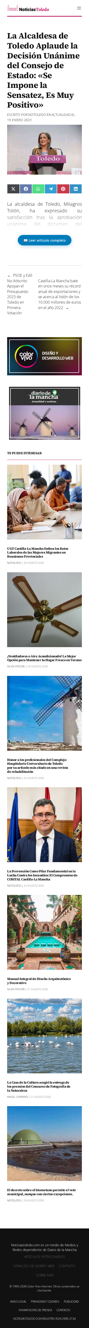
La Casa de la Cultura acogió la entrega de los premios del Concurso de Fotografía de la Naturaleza (38, 1086)
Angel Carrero (17, 1097)
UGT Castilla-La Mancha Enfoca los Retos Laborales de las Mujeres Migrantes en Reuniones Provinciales (37, 553)
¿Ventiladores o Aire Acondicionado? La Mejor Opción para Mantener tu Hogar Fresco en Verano (44, 658)
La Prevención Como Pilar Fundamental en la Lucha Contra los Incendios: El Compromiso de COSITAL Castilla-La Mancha (42, 875)
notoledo (37, 114)
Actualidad (61, 114)
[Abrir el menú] (79, 8)
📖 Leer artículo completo (44, 240)
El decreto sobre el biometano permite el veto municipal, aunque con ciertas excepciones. (41, 1192)
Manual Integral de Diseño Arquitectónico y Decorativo (38, 981)
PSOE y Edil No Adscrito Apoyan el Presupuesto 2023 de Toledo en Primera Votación (19, 294)
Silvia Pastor (16, 666)
